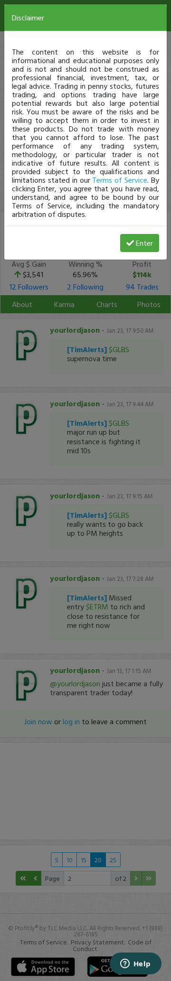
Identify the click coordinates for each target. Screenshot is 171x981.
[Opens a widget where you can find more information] (135, 964)
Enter (144, 243)
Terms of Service (119, 180)
